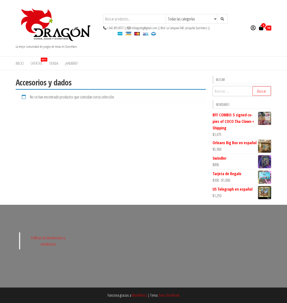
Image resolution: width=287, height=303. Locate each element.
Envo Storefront (169, 295)
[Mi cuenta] (253, 27)
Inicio (20, 63)
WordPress (139, 295)
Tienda (53, 63)
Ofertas (38, 62)
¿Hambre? (71, 63)
